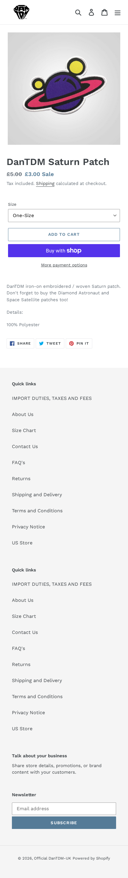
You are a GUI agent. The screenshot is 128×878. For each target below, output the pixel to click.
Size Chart (24, 430)
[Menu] (117, 12)
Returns (21, 478)
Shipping (45, 183)
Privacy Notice (28, 527)
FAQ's (18, 462)
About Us (22, 414)
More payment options (64, 265)
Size (12, 204)
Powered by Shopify (91, 858)
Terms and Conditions (37, 510)
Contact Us (25, 446)
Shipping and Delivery (37, 494)
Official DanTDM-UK (52, 858)
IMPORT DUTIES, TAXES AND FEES (52, 398)
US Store (22, 543)
